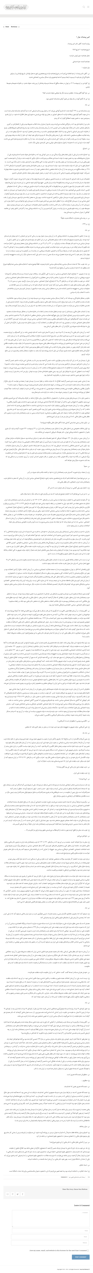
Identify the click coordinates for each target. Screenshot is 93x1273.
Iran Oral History (84, 1269)
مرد (69, 1177)
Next (7, 26)
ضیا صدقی (76, 1177)
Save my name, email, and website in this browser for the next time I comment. (58, 1250)
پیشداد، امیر (82, 1177)
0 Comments (64, 1177)
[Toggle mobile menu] (88, 7)
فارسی (72, 1177)
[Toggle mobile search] (84, 7)
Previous (14, 26)
